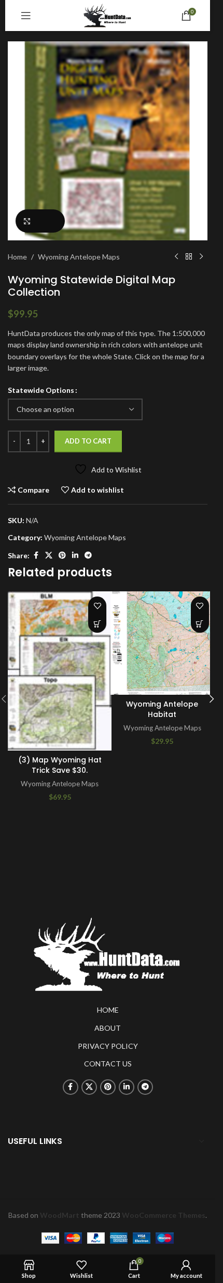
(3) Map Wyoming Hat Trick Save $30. (60, 765)
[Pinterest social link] (62, 555)
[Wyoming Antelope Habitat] (162, 643)
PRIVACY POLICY (108, 1046)
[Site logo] (107, 14)
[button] (211, 699)
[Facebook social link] (36, 555)
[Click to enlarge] (40, 221)
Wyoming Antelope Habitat (162, 709)
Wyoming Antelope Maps (79, 256)
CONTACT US (108, 1063)
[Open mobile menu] (26, 15)
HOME (108, 1009)
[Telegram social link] (88, 555)
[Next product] (201, 257)
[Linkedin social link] (75, 555)
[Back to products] (189, 257)
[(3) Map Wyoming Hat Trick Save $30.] (60, 671)
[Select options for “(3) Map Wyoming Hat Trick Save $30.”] (97, 624)
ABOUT (107, 1028)
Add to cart (88, 441)
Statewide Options (41, 390)
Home (17, 256)
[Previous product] (176, 257)
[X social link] (48, 555)
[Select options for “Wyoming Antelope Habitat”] (200, 624)
